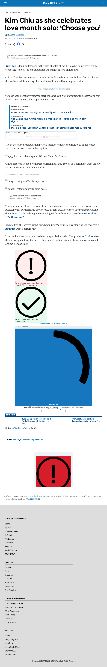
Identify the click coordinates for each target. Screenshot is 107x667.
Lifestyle (9, 535)
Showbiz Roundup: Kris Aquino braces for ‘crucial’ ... (86, 419)
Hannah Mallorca (16, 35)
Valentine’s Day (27, 439)
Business (9, 542)
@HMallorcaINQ (19, 428)
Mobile (8, 567)
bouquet (10, 228)
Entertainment (11, 531)
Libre (7, 635)
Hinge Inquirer (11, 639)
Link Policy (10, 614)
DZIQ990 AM (10, 651)
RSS (7, 571)
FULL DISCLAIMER (33, 499)
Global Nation (11, 550)
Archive (8, 578)
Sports (8, 527)
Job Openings (11, 590)
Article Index (11, 622)
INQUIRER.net (10, 38)
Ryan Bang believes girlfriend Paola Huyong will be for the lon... (36, 421)
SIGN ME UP (53, 405)
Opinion (8, 546)
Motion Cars (10, 654)
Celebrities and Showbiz (18, 12)
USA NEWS (10, 554)
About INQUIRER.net (14, 603)
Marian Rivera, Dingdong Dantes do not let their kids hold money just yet (51, 127)
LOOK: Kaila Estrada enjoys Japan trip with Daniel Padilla (42, 112)
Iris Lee (89, 236)
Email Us (9, 575)
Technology (10, 539)
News (7, 524)
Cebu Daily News (12, 647)
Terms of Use (58, 407)
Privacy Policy (56, 409)
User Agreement (12, 611)
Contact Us (10, 582)
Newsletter (10, 586)
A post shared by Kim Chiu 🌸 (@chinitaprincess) (41, 137)
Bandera (9, 643)
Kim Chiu (10, 65)
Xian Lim (39, 439)
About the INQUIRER (14, 607)
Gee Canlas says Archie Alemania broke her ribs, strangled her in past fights (48, 120)
